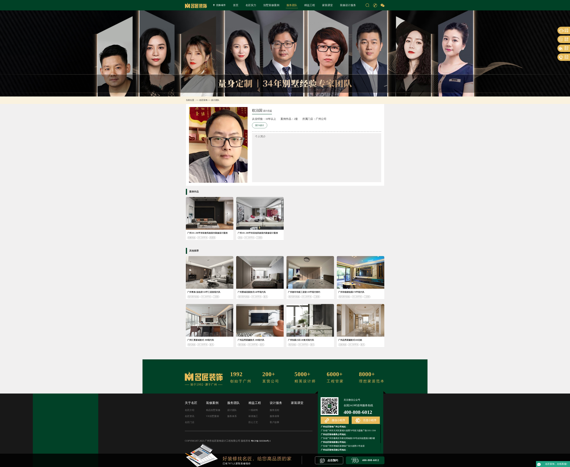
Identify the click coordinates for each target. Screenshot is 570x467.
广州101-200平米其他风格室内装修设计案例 (258, 233)
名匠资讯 (189, 416)
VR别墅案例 (212, 416)
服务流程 (274, 410)
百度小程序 (369, 420)
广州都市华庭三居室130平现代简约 (304, 292)
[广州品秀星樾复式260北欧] (360, 320)
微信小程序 (338, 420)
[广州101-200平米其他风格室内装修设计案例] (260, 213)
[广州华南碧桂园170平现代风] (360, 272)
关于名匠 (191, 403)
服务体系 (232, 416)
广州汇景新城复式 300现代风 (200, 340)
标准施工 (253, 416)
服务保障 (274, 416)
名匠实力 (251, 5)
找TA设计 (259, 125)
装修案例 (212, 403)
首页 (235, 5)
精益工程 (309, 5)
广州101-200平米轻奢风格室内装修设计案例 (207, 233)
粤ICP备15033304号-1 (261, 441)
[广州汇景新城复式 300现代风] (209, 320)
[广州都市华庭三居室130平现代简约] (310, 272)
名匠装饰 (203, 100)
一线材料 (253, 410)
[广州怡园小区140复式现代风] (310, 320)
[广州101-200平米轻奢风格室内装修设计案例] (209, 213)
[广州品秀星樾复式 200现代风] (260, 320)
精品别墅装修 (213, 410)
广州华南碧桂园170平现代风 (351, 292)
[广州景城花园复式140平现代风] (260, 272)
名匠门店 (189, 422)
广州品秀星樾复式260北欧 (350, 340)
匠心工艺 (253, 422)
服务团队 (291, 5)
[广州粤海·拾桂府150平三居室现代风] (209, 272)
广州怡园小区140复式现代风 (301, 340)
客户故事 (274, 422)
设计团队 (215, 100)
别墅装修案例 (271, 5)
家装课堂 (327, 5)
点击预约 (332, 460)
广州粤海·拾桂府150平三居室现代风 (203, 292)
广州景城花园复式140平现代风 (252, 292)
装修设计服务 (348, 5)
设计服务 (276, 403)
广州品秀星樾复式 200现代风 (251, 340)
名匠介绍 (189, 410)
